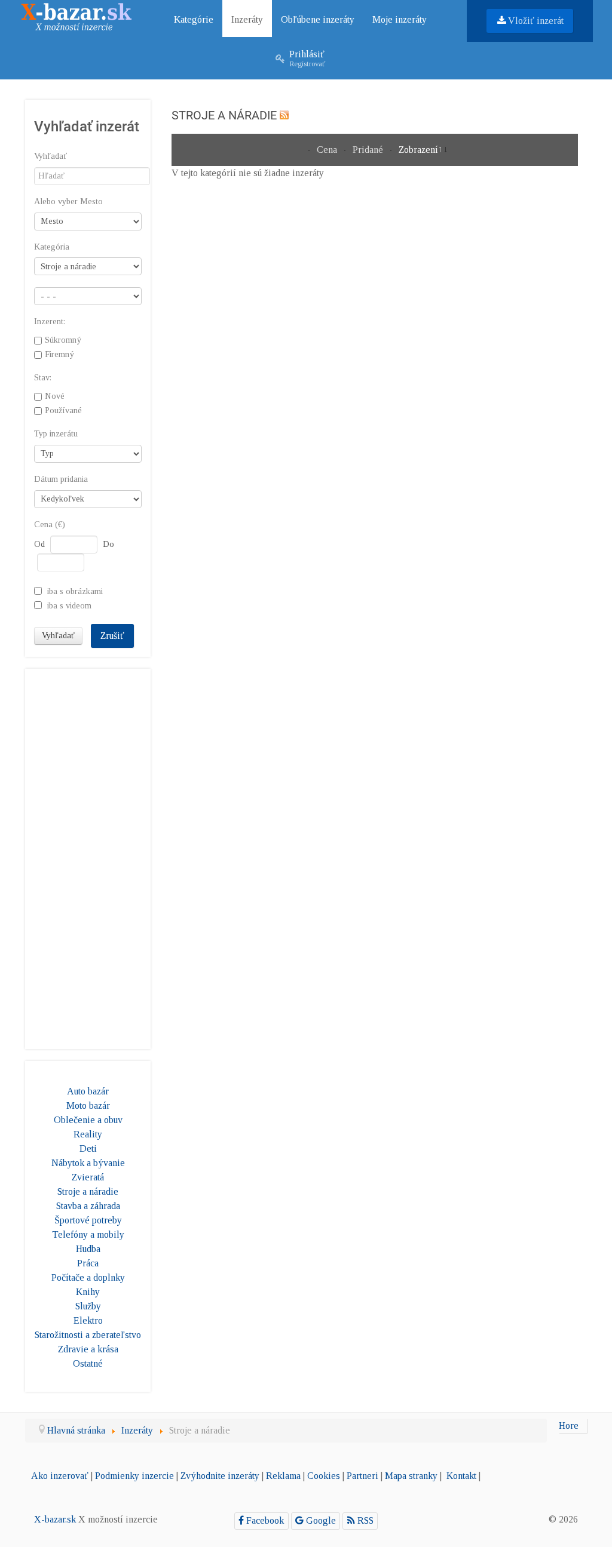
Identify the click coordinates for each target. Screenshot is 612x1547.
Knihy (88, 1292)
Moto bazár (88, 1105)
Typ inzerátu (56, 433)
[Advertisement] (88, 857)
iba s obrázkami (75, 590)
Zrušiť (112, 636)
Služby (88, 1306)
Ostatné (88, 1363)
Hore (569, 1425)
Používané (63, 410)
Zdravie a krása (88, 1349)
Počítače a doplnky (88, 1277)
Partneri (362, 1476)
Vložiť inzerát (536, 21)
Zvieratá (88, 1177)
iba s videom (69, 605)
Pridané (369, 149)
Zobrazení (418, 149)
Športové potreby (88, 1220)
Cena (328, 149)
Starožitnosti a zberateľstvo (88, 1335)
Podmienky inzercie (134, 1476)
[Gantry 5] (76, 14)
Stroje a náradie (87, 1191)
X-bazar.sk (55, 1519)
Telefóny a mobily (88, 1234)
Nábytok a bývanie (88, 1163)
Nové (55, 396)
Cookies (323, 1476)
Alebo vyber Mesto (68, 201)
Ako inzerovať (59, 1476)
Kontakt (461, 1476)
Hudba (88, 1249)
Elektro (88, 1320)
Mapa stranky (411, 1476)
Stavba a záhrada (88, 1206)
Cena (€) (49, 524)
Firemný (59, 354)
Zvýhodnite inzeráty (219, 1476)
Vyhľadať (50, 156)
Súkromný (63, 340)
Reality (88, 1134)
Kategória (51, 246)
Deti (88, 1148)
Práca (88, 1263)
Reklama (283, 1476)
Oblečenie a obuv (88, 1120)
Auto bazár (88, 1091)
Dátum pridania (61, 479)
